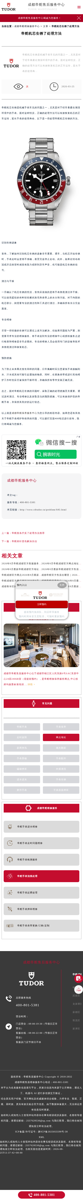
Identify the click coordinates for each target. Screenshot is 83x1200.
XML (41, 1137)
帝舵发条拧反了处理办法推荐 (28, 533)
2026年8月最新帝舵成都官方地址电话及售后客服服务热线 (34, 569)
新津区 (76, 1028)
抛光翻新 (61, 748)
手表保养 (61, 726)
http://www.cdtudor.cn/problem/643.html (43, 509)
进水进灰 (22, 779)
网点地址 (61, 737)
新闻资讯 (22, 748)
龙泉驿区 (78, 1004)
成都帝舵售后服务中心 (46, 4)
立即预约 (41, 604)
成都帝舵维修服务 (47, 808)
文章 (45, 26)
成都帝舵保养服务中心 (24, 413)
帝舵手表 (22, 726)
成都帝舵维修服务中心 (27, 26)
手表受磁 (22, 758)
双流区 (76, 1020)
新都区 (76, 1012)
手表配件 (61, 758)
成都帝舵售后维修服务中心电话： (41, 1104)
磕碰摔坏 (22, 769)
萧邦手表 (22, 790)
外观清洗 (61, 769)
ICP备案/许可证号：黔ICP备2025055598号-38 (41, 1131)
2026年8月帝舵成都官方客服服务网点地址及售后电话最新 (34, 563)
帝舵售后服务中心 (34, 1076)
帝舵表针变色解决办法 (24, 541)
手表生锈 (61, 779)
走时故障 (22, 737)
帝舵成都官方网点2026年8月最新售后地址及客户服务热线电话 (37, 575)
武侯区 (76, 995)
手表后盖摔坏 (61, 790)
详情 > (31, 684)
